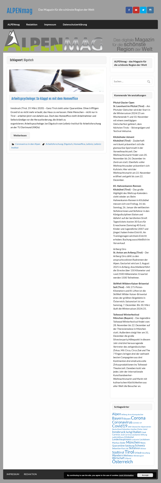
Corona (138, 417)
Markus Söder (119, 442)
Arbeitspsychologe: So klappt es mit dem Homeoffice (44, 99)
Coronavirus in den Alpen (27, 144)
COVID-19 (137, 423)
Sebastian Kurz (119, 448)
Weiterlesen (20, 135)
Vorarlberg (146, 453)
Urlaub (138, 452)
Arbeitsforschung (54, 144)
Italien (137, 432)
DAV (130, 426)
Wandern (117, 455)
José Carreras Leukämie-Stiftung (134, 434)
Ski (127, 448)
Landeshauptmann (121, 439)
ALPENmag (20, 11)
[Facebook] (129, 10)
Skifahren (134, 448)
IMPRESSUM (13, 474)
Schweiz (140, 445)
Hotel (145, 429)
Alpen (116, 414)
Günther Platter (137, 429)
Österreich (122, 461)
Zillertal (128, 458)
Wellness (128, 455)
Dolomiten (126, 429)
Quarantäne (118, 445)
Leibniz (89, 144)
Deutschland (117, 429)
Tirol (129, 451)
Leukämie (135, 439)
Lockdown (145, 439)
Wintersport (138, 455)
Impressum (50, 24)
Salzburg (129, 445)
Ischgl (129, 432)
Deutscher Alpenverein (141, 426)
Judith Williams (118, 437)
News (143, 442)
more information (126, 475)
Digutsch (68, 144)
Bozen (127, 418)
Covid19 (119, 425)
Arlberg (124, 414)
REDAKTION (30, 474)
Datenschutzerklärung (75, 24)
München (133, 442)
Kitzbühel (129, 437)
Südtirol (118, 452)
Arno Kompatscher (135, 414)
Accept (145, 475)
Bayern (118, 418)
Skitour (143, 448)
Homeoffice (79, 144)
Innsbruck (118, 432)
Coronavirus (122, 422)
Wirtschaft (118, 458)
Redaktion (31, 24)
